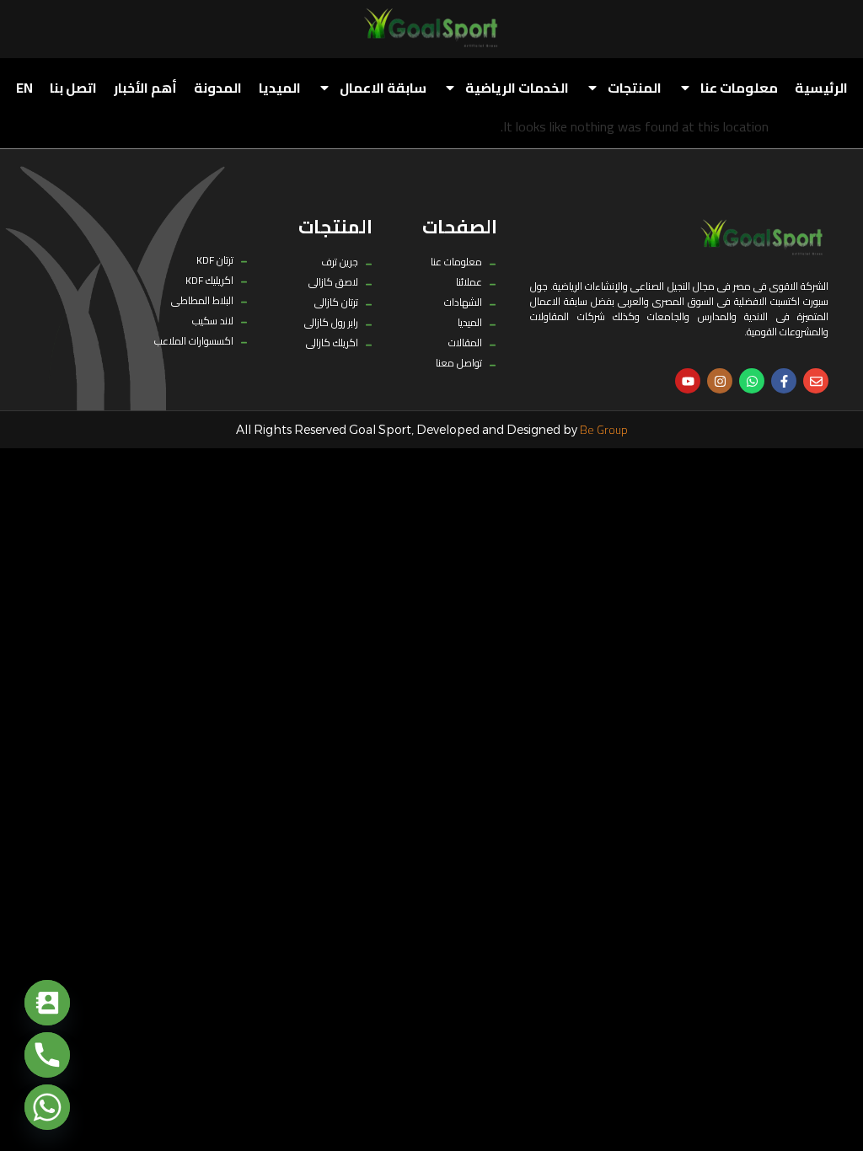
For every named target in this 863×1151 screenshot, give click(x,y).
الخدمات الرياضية (517, 87)
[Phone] (47, 1055)
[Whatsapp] (751, 380)
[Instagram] (719, 380)
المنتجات (635, 87)
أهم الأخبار (145, 87)
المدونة (218, 87)
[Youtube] (687, 380)
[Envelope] (815, 380)
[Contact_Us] (47, 1002)
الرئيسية (821, 87)
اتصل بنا (73, 87)
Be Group (604, 430)
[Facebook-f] (783, 380)
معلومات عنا (739, 87)
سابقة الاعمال (383, 87)
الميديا (280, 87)
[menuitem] (24, 87)
